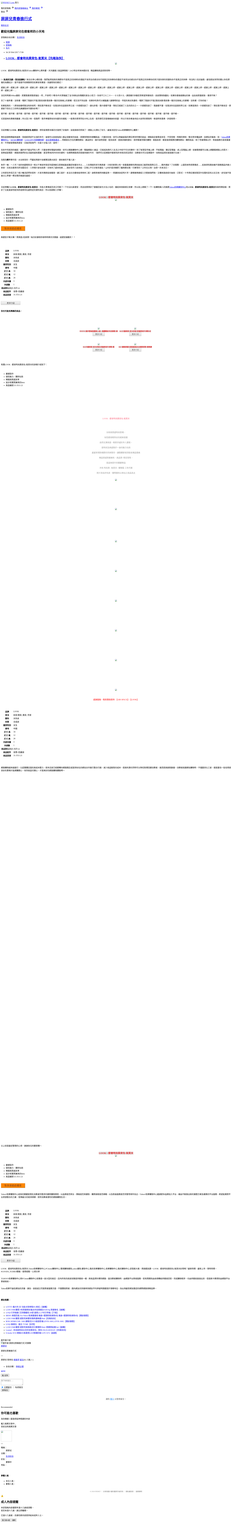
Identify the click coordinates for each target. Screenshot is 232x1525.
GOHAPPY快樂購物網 (34, 140)
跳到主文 (5, 25)
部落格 (9, 45)
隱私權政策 (130, 1491)
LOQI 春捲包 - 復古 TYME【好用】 (21, 1324)
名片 (8, 48)
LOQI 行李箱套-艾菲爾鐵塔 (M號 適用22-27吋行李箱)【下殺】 (32, 1313)
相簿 (8, 42)
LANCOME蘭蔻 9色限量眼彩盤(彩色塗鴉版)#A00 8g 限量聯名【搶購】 (36, 1310)
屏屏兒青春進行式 (16, 19)
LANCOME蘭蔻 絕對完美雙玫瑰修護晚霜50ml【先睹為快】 (31, 1318)
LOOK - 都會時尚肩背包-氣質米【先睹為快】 (35, 58)
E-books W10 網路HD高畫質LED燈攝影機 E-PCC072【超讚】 (32, 1333)
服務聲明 (139, 1491)
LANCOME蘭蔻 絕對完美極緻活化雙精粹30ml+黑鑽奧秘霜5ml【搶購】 (36, 1327)
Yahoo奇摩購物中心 (177, 187)
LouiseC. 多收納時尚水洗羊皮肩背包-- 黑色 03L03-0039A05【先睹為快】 (36, 1330)
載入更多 (5, 1375)
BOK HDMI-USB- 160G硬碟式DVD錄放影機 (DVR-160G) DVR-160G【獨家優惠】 (41, 1321)
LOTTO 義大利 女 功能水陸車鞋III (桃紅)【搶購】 (27, 1307)
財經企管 (20, 1367)
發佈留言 (5, 1390)
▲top (3, 1371)
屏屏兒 (4, 1346)
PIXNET (98, 1491)
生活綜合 (21, 37)
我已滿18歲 (6, 1520)
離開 (13, 1520)
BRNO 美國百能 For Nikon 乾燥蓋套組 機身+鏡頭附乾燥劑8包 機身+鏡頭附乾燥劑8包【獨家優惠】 (48, 1316)
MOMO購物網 (17, 140)
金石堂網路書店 (52, 140)
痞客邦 (16, 1360)
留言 (22, 1360)
